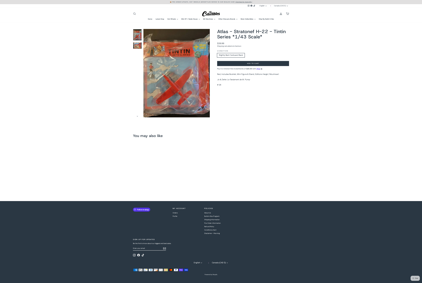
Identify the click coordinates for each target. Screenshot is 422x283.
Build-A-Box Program (211, 216)
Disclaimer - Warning (212, 233)
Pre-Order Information (212, 223)
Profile (175, 216)
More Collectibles (247, 19)
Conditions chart (210, 230)
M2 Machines (208, 19)
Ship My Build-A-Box (266, 19)
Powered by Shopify (211, 275)
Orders (175, 213)
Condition (222, 51)
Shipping (220, 46)
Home (150, 19)
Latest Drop (160, 19)
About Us (207, 213)
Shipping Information (212, 220)
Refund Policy (209, 227)
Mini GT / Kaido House (189, 19)
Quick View (152, 178)
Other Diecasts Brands (227, 19)
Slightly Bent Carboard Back (231, 55)
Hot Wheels (171, 19)
